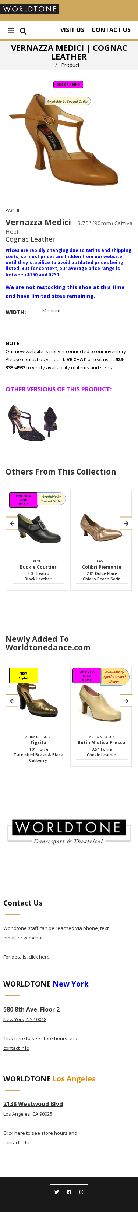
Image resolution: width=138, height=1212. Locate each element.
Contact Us (111, 30)
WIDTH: (16, 312)
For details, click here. (27, 956)
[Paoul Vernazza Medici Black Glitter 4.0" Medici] (33, 422)
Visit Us (72, 30)
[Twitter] (56, 1191)
